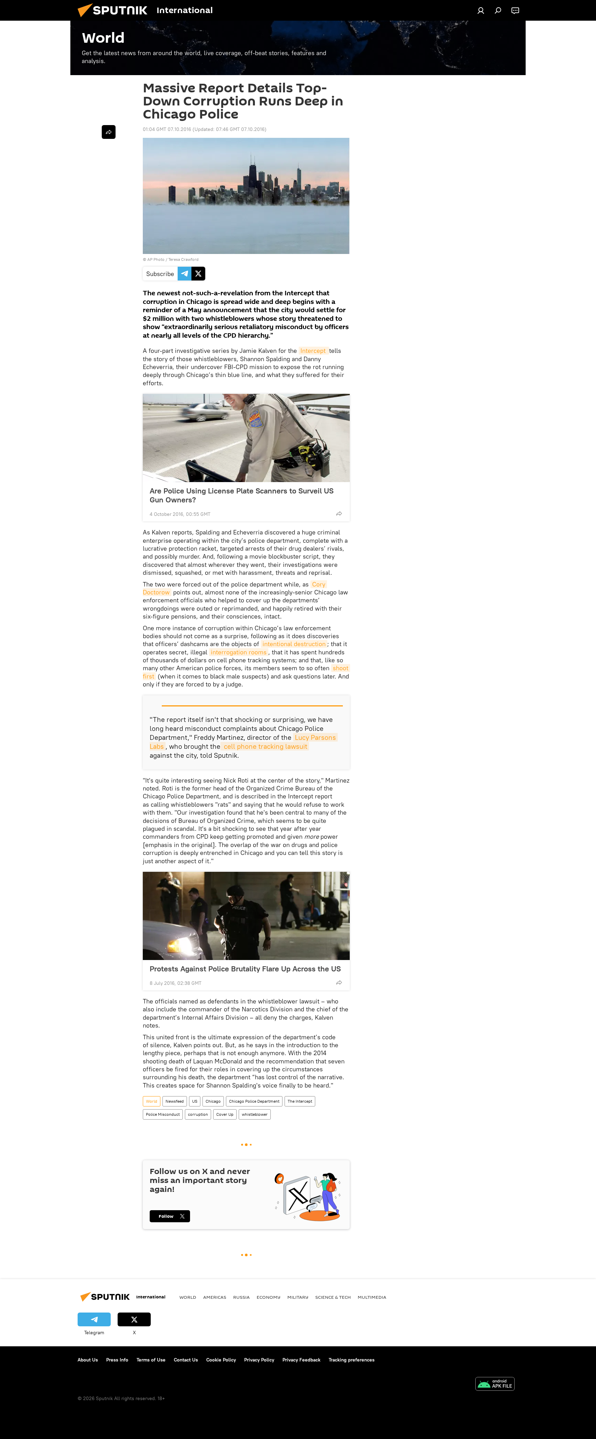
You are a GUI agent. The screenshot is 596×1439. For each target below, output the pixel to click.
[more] (339, 513)
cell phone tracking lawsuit (264, 746)
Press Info (117, 1360)
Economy (268, 1297)
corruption (198, 1114)
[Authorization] (481, 10)
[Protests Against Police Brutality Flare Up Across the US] (246, 916)
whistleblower (255, 1114)
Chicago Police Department (254, 1101)
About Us (88, 1360)
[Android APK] (494, 1384)
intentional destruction (294, 644)
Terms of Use (151, 1360)
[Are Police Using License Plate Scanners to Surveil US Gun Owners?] (246, 438)
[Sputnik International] (115, 19)
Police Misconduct (163, 1114)
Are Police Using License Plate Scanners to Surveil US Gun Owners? (242, 495)
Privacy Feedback (301, 1360)
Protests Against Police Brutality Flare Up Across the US (245, 968)
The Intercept (300, 1101)
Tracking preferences (352, 1360)
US (194, 1101)
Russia (241, 1297)
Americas (214, 1297)
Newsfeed (175, 1101)
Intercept (313, 351)
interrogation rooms (239, 652)
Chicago (213, 1101)
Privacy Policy (259, 1360)
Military (297, 1297)
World (151, 1101)
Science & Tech (333, 1297)
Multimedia (372, 1297)
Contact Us (186, 1360)
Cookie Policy (221, 1360)
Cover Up (225, 1114)
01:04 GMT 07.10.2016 (167, 129)
